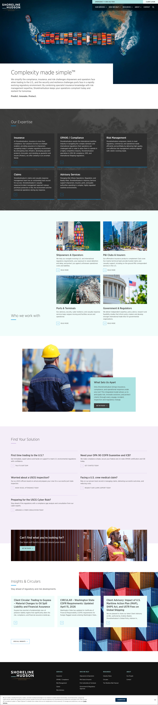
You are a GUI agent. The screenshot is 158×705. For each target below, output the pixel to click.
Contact (147, 7)
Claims (58, 686)
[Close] (155, 700)
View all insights (19, 641)
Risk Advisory (60, 690)
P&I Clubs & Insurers (85, 679)
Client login (150, 2)
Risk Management (61, 683)
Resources (107, 672)
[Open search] (153, 7)
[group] (32, 611)
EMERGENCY (105, 2)
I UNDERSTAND (121, 700)
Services (59, 672)
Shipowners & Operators (87, 676)
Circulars (105, 679)
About (129, 672)
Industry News (107, 676)
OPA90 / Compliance (62, 679)
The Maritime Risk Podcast (110, 683)
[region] (79, 700)
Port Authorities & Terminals (88, 683)
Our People (130, 676)
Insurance (59, 676)
